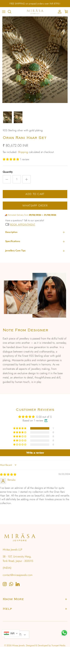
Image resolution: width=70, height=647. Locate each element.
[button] (11, 159)
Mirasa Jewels (18, 645)
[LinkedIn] (18, 584)
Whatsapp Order (35, 205)
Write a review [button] (35, 453)
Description (11, 232)
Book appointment (22, 224)
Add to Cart (34, 194)
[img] (8, 474)
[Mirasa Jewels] (35, 12)
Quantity (8, 172)
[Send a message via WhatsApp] (64, 633)
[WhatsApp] (11, 584)
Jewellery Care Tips (15, 250)
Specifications (12, 241)
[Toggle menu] (3, 11)
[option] (35, 62)
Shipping (23, 152)
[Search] (11, 11)
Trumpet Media (58, 645)
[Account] (59, 11)
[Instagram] (5, 584)
